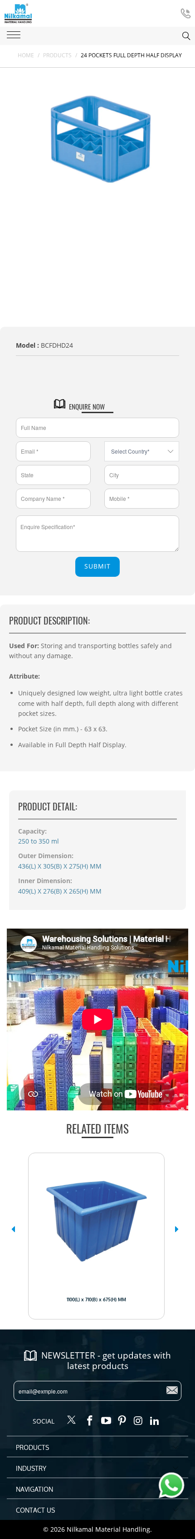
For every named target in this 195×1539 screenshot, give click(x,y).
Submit (97, 566)
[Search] (177, 36)
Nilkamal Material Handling (108, 1529)
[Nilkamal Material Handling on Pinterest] (122, 1420)
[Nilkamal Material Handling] (18, 13)
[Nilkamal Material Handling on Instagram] (139, 1420)
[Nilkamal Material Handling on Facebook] (90, 1420)
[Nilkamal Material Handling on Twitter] (71, 1420)
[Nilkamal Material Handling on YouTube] (106, 1420)
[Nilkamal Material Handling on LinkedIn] (154, 1420)
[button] (13, 1229)
